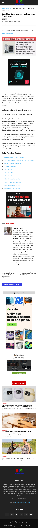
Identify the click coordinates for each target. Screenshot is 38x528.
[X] (7, 27)
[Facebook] (3, 27)
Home (3, 8)
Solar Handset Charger (12, 185)
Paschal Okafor (7, 24)
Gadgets (8, 8)
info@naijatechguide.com (22, 502)
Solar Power (8, 169)
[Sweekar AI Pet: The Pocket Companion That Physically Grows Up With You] (19, 420)
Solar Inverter (8, 173)
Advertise (5, 521)
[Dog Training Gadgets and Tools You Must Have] (19, 446)
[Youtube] (31, 514)
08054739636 (22, 499)
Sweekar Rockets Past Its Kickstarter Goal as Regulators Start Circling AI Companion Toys (17, 406)
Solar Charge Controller (12, 179)
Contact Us (25, 523)
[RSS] (21, 514)
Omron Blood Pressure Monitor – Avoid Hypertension (8, 275)
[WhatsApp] (15, 27)
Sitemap (12, 523)
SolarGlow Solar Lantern (12, 188)
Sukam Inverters (10, 166)
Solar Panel (8, 176)
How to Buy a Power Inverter (14, 157)
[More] (24, 27)
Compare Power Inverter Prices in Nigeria (19, 160)
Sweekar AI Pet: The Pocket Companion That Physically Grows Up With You (16, 432)
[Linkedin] (20, 27)
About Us (18, 523)
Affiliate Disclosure (22, 521)
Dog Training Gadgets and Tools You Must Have (17, 458)
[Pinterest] (11, 27)
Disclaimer (31, 521)
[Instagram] (12, 514)
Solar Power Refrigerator (12, 182)
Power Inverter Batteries (12, 163)
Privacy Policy (12, 521)
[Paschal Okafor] (8, 246)
